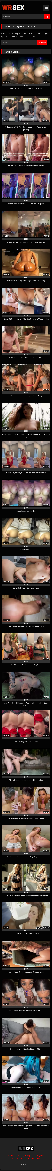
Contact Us (17, 1158)
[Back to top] (44, 1163)
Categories (40, 1155)
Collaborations (33, 1158)
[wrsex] (21, 7)
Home (10, 1155)
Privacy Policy (23, 1155)
